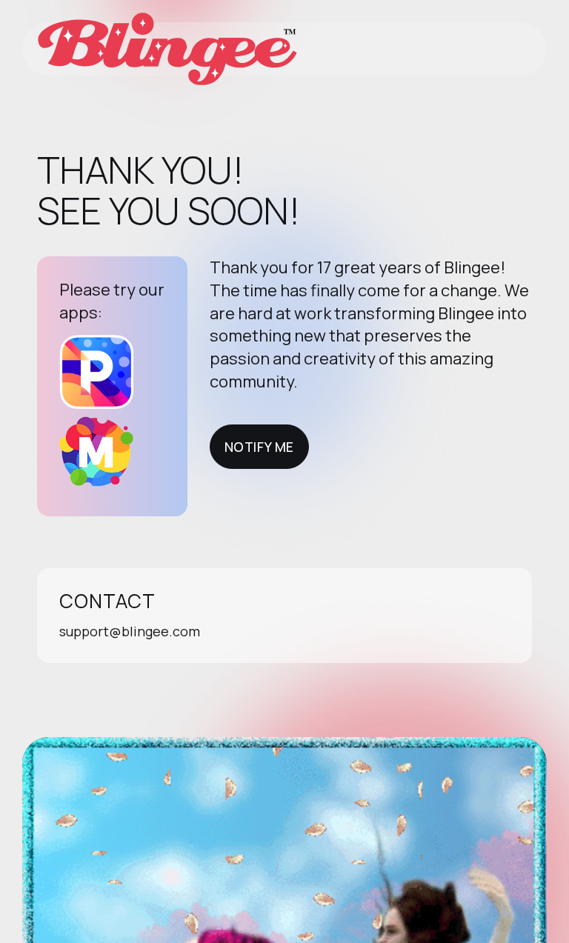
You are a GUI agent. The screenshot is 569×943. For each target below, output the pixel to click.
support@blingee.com (129, 631)
